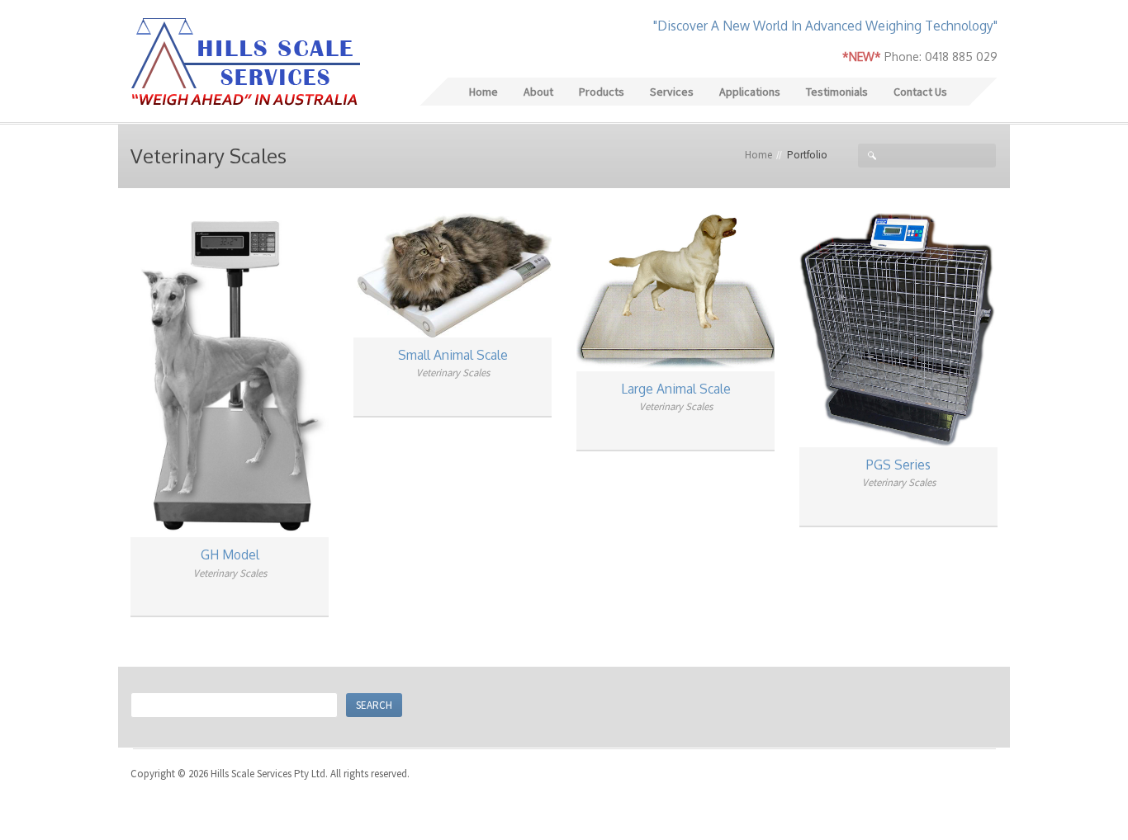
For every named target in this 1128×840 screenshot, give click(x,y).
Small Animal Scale (453, 355)
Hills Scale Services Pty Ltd (245, 62)
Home (758, 155)
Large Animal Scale (676, 388)
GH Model (230, 554)
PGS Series (898, 464)
